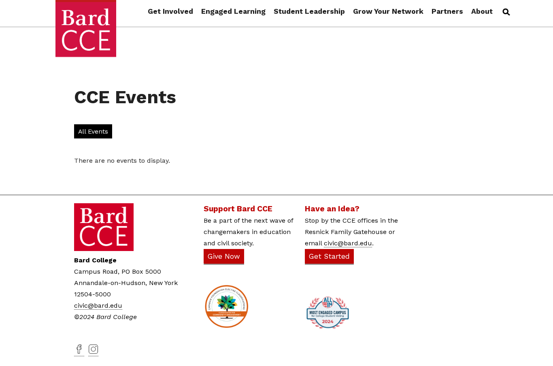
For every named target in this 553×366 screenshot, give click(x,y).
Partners (447, 11)
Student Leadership (309, 11)
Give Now (224, 256)
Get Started (329, 256)
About (482, 11)
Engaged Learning (233, 11)
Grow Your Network (388, 11)
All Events (93, 131)
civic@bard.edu (98, 305)
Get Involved (170, 11)
